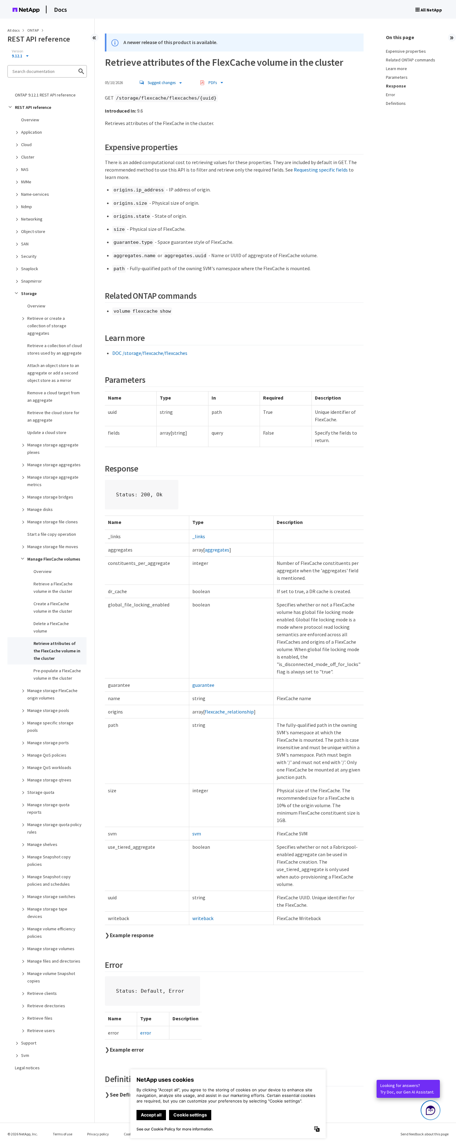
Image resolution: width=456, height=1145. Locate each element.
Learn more (396, 68)
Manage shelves (42, 844)
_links (198, 536)
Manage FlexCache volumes (53, 559)
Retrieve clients (42, 993)
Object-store (33, 231)
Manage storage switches (51, 896)
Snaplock (29, 268)
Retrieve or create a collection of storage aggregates (46, 325)
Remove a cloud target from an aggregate (53, 396)
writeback (202, 918)
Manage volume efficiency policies (51, 932)
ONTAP (33, 30)
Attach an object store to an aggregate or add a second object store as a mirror (53, 373)
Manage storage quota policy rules (54, 828)
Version (17, 51)
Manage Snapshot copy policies (49, 860)
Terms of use (62, 1134)
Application (31, 132)
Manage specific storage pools (50, 726)
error (145, 1033)
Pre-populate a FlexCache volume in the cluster (57, 674)
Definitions (396, 103)
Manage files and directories (53, 961)
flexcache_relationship (229, 712)
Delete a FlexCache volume (51, 627)
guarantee (203, 685)
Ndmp (26, 206)
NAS (25, 169)
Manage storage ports (48, 742)
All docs (13, 30)
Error (390, 94)
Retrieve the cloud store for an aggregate (53, 416)
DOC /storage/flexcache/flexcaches (149, 353)
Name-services (35, 194)
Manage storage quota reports (48, 808)
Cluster (27, 157)
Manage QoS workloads (49, 767)
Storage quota (40, 792)
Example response (132, 935)
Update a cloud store (46, 432)
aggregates (217, 550)
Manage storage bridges (50, 497)
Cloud (26, 144)
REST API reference (33, 107)
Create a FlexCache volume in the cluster (53, 607)
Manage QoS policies (46, 755)
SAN (25, 244)
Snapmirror (31, 281)
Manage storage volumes (50, 948)
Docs (60, 9)
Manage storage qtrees (49, 780)
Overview (30, 120)
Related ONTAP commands (410, 60)
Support (28, 1043)
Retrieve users (41, 1030)
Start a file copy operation (51, 534)
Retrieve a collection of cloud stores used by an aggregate (54, 349)
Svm (25, 1055)
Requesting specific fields (321, 170)
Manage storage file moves (52, 546)
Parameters (397, 77)
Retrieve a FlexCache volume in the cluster (53, 587)
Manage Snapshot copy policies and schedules (49, 880)
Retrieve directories (46, 1006)
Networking (31, 219)
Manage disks (40, 509)
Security (29, 256)
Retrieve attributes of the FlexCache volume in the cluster (57, 651)
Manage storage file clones (52, 522)
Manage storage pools (48, 710)
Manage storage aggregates (54, 464)
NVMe (26, 182)
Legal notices (27, 1068)
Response (396, 86)
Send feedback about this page (424, 1134)
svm (196, 833)
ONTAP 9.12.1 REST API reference (45, 95)
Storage (29, 293)
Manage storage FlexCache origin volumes (52, 694)
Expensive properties (406, 51)
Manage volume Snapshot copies (51, 977)
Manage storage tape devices (47, 912)
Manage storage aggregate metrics (52, 480)
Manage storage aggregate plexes (52, 448)
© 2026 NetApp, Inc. (22, 1134)
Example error (127, 1049)
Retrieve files (39, 1018)
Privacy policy (98, 1134)
